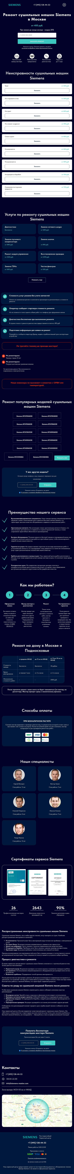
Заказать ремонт (37, 41)
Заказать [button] (37, 90)
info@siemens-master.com (17, 1083)
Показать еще (37, 280)
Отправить (47, 485)
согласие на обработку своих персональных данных (37, 48)
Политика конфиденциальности (37, 1158)
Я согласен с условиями (38, 492)
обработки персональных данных (45, 492)
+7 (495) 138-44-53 (41, 5)
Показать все (62, 458)
